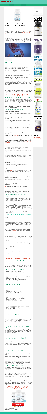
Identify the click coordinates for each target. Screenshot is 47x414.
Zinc (5, 183)
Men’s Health (23, 4)
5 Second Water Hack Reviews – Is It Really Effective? (11, 409)
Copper (6, 186)
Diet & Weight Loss (17, 4)
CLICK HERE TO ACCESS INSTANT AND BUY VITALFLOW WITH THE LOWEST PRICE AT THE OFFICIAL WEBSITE (18, 387)
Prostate (10, 408)
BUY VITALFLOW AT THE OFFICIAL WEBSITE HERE (18, 258)
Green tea (11, 170)
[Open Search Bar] (41, 5)
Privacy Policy (37, 4)
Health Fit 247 (7, 1)
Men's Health (6, 408)
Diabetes (33, 4)
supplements (14, 230)
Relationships (28, 4)
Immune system (16, 135)
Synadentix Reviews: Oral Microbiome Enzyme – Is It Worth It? (37, 138)
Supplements (12, 4)
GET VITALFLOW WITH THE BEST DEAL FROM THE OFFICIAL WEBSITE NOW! (18, 95)
